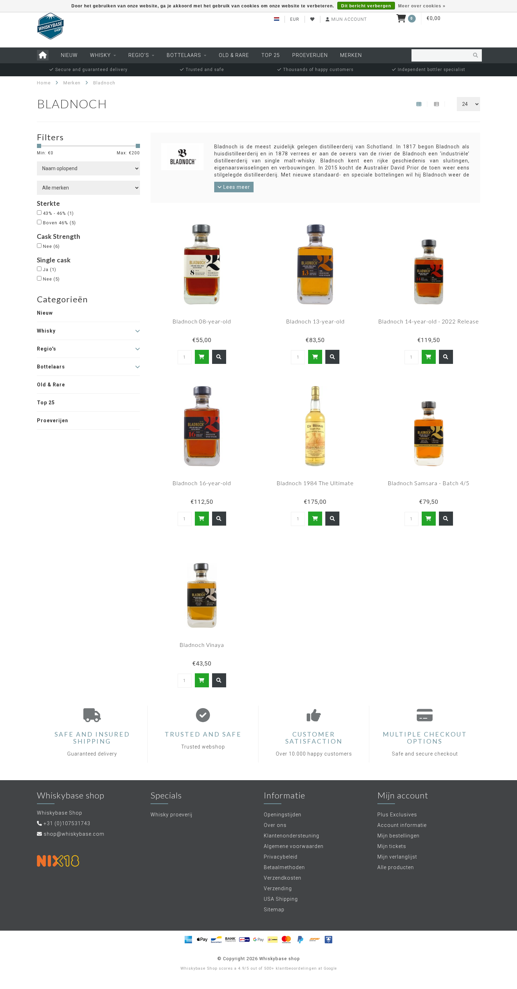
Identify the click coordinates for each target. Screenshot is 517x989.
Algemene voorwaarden (294, 846)
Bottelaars (184, 55)
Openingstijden (282, 814)
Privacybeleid (281, 857)
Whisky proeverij (171, 814)
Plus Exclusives (397, 814)
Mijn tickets (391, 846)
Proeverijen (310, 55)
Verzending (278, 888)
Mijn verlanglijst (397, 857)
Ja (49, 269)
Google (330, 968)
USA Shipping (281, 899)
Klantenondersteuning (291, 836)
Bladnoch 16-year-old (201, 483)
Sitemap (274, 909)
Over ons (275, 825)
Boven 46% (59, 222)
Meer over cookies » (422, 6)
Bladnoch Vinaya (201, 644)
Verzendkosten (282, 878)
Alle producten (395, 867)
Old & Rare (234, 55)
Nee (51, 246)
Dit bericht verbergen (366, 6)
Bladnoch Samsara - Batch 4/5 (429, 483)
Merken (351, 55)
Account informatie (402, 825)
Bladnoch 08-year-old (201, 321)
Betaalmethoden (284, 867)
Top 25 (270, 55)
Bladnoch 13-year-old (315, 321)
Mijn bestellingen (398, 836)
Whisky (100, 55)
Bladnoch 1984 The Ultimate (315, 483)
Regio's (138, 55)
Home (44, 82)
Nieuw (69, 55)
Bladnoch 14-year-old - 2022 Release (428, 321)
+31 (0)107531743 (67, 823)
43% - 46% (58, 213)
